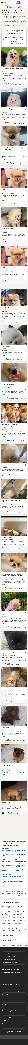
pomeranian (5, 346)
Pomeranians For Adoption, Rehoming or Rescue (12, 980)
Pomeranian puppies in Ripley (7, 854)
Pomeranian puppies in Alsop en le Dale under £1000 (14, 891)
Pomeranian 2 (6, 765)
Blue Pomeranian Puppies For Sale (10, 969)
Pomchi (4, 613)
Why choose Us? (6, 994)
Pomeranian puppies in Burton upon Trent (20, 862)
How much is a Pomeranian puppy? (10, 991)
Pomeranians (5, 727)
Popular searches (6, 987)
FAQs (3, 1027)
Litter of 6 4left (6, 802)
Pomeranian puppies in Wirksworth (7, 851)
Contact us (4, 1007)
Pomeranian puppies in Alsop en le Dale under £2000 (14, 895)
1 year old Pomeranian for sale (10, 689)
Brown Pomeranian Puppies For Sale (11, 966)
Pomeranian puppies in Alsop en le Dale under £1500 (14, 893)
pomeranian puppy (7, 228)
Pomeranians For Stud (7, 976)
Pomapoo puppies (7, 537)
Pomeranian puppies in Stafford (7, 869)
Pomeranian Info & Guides (8, 1001)
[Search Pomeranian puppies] (22, 2)
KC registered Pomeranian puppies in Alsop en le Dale (13, 882)
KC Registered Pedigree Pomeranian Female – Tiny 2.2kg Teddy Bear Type (12, 574)
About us (4, 1004)
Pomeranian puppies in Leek (20, 854)
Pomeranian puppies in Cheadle (7, 862)
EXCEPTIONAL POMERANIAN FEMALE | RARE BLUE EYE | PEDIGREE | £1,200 (13, 69)
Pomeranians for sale (7, 950)
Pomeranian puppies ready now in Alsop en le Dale (13, 885)
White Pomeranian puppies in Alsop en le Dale (12, 876)
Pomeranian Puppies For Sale (10, 945)
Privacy (4, 1020)
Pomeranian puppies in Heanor (7, 858)
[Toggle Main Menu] (2, 2)
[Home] (2, 945)
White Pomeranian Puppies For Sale (10, 959)
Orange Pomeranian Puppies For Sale (11, 972)
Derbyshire (20, 945)
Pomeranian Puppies (8, 109)
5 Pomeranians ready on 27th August (12, 652)
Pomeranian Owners (8, 2)
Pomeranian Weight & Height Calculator (11, 1011)
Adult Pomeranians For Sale (9, 956)
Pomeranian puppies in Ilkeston (20, 869)
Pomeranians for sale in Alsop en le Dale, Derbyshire (14, 40)
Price (25, 7)
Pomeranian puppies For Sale (9, 953)
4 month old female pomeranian (11, 308)
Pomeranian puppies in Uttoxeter (20, 866)
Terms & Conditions (7, 1023)
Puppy (3, 189)
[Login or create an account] (26, 2)
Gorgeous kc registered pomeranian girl (12, 501)
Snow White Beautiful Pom (9, 465)
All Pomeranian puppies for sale (10, 845)
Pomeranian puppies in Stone (20, 851)
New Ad (19, 2)
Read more (24, 22)
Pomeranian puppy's (8, 384)
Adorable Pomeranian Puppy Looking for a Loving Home (12, 148)
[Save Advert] (25, 68)
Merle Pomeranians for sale (14, 43)
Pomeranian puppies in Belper (7, 866)
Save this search (23, 25)
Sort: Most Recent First (8, 25)
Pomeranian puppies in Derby (20, 858)
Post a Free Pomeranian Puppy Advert (11, 984)
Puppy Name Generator (8, 1017)
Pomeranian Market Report (8, 1014)
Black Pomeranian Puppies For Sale (10, 962)
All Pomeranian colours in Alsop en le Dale (11, 879)
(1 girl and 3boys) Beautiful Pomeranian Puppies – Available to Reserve (12, 426)
